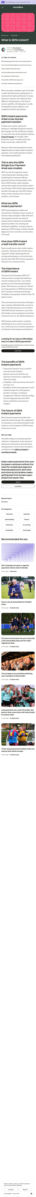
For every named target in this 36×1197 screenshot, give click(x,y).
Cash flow (27, 514)
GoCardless (9, 530)
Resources (4, 35)
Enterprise (9, 525)
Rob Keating (17, 48)
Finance (26, 519)
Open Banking (9, 519)
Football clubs (14, 608)
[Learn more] (34, 2)
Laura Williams (19, 49)
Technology (26, 530)
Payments (14, 35)
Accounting (26, 525)
